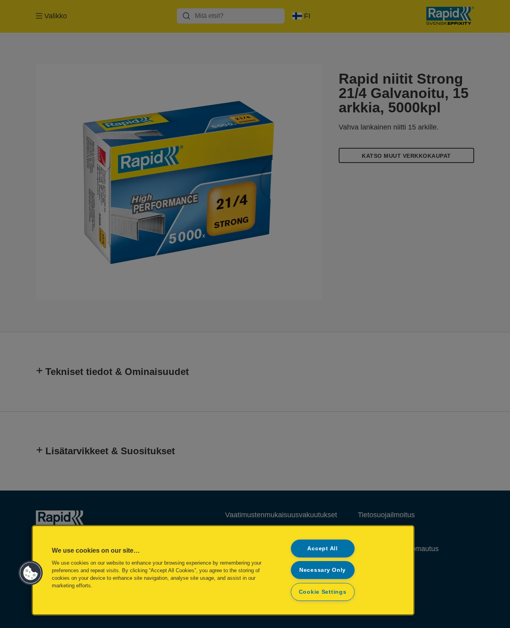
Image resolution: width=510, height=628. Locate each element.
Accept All (322, 548)
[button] (30, 573)
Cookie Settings (323, 592)
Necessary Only (322, 570)
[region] (223, 570)
